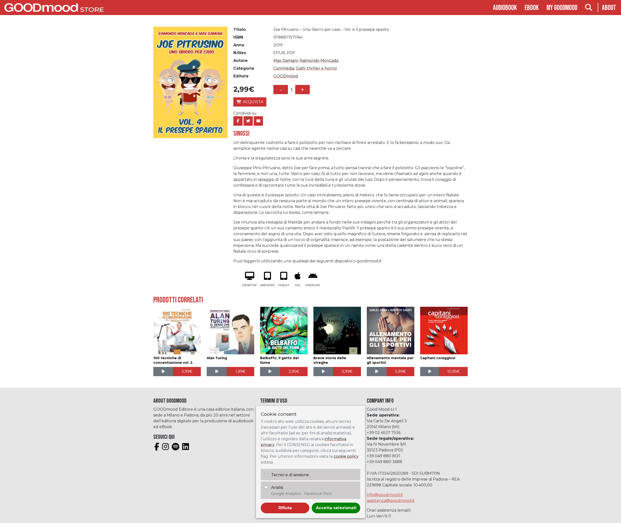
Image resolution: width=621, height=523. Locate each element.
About (609, 8)
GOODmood (285, 76)
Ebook (532, 8)
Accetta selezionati (336, 508)
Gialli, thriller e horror (316, 68)
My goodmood (562, 8)
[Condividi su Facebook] (238, 121)
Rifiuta (285, 508)
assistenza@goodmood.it (391, 500)
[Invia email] (258, 121)
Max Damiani (285, 60)
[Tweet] (248, 121)
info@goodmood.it (385, 494)
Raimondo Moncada (319, 60)
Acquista (253, 102)
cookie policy (346, 456)
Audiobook (505, 8)
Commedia (283, 68)
